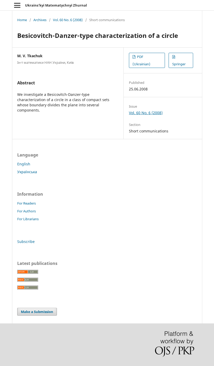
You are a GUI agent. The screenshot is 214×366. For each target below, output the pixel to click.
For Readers (26, 203)
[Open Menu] (17, 5)
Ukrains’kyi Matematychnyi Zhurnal (56, 5)
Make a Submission (37, 311)
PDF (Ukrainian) (141, 60)
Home (22, 20)
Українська (27, 171)
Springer (179, 64)
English (23, 163)
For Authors (26, 211)
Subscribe (26, 241)
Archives (39, 20)
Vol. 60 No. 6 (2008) (68, 20)
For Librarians (28, 219)
